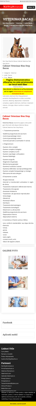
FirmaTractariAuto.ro (7, 368)
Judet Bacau (29, 23)
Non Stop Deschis (8, 23)
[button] (31, 7)
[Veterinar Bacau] (18, 47)
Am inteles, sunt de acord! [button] (18, 403)
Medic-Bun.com (6, 388)
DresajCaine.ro (5, 381)
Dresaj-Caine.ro (6, 378)
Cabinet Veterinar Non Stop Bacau (16, 117)
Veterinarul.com (6, 373)
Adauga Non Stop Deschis (28, 1)
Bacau (6, 25)
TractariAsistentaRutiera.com (10, 383)
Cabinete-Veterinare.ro (8, 376)
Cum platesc (5, 351)
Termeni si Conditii (6, 354)
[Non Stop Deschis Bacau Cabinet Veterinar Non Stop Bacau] (18, 263)
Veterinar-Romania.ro (7, 371)
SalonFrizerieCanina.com (8, 391)
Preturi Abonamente (7, 356)
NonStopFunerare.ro (7, 366)
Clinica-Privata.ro (6, 386)
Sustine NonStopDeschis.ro (9, 359)
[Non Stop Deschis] (11, 6)
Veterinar (19, 23)
